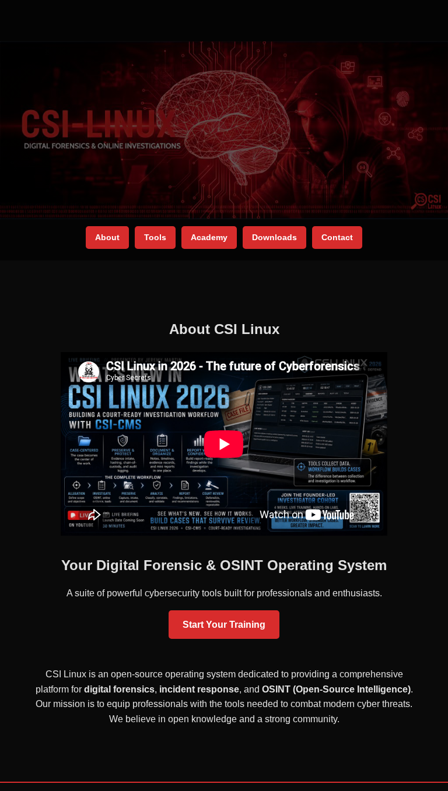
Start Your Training (224, 625)
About (107, 237)
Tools (155, 237)
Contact (337, 237)
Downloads (274, 237)
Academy (209, 237)
